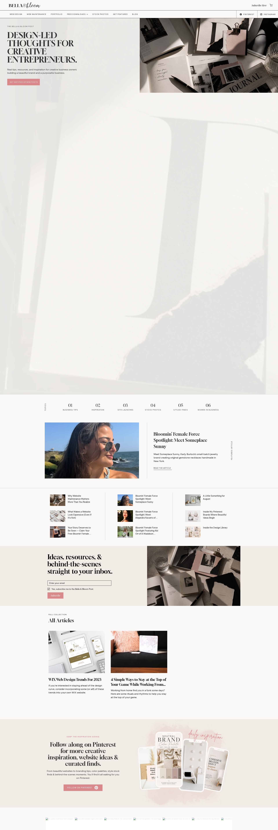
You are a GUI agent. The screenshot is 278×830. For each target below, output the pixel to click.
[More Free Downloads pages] (87, 14)
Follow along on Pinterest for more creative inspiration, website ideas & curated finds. (83, 754)
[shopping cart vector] (271, 5)
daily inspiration (205, 735)
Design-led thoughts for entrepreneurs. (42, 47)
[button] (259, 5)
